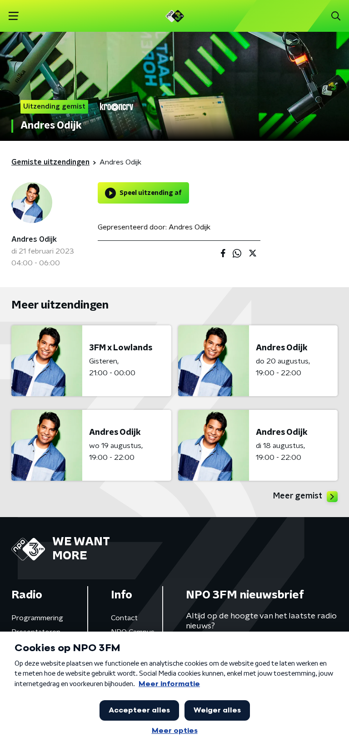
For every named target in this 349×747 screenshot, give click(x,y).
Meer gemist (297, 496)
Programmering (37, 618)
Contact (124, 618)
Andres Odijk (34, 239)
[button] (13, 16)
